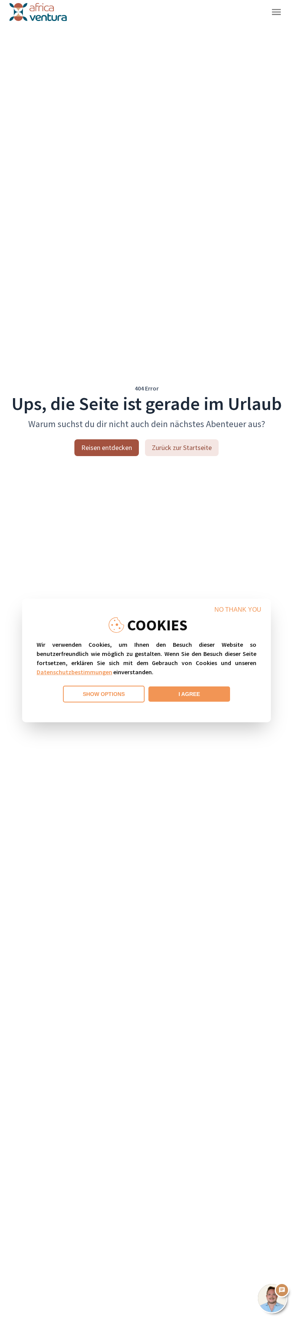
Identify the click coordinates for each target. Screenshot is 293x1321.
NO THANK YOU (237, 609)
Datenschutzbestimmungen (74, 672)
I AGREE (189, 694)
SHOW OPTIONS (104, 694)
